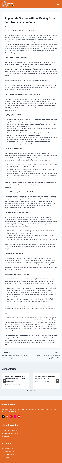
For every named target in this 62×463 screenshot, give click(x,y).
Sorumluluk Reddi (10, 449)
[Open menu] (58, 4)
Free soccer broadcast (12, 51)
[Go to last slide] (4, 381)
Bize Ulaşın (7, 436)
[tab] (27, 390)
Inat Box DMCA (9, 454)
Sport (6, 15)
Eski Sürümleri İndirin (11, 433)
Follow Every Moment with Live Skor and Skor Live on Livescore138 (15, 378)
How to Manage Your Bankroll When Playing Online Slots (48, 355)
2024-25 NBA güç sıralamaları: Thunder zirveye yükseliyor (15, 355)
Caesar (8, 26)
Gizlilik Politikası (9, 451)
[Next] (57, 381)
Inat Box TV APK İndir (11, 430)
